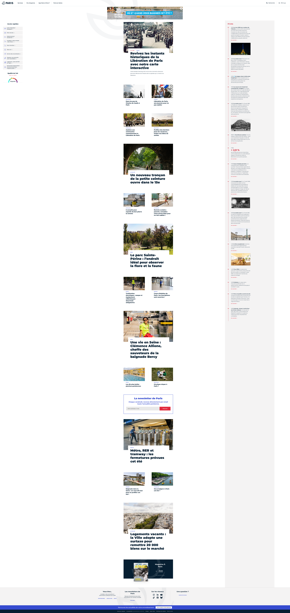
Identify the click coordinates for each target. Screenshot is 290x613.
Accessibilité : (135, 611)
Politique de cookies (161, 611)
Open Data (152, 611)
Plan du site (170, 611)
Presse (147, 611)
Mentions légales (121, 611)
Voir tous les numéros (160, 575)
